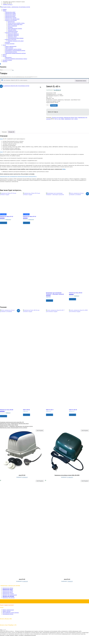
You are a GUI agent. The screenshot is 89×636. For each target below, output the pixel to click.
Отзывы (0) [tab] (11, 132)
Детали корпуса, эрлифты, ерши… (16, 23)
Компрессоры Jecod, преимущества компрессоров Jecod (14, 423)
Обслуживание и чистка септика (13, 49)
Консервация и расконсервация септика (15, 50)
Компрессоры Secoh (10, 16)
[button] (40, 87)
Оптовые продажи (9, 43)
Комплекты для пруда (10, 39)
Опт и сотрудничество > (44, 601)
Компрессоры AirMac (10, 13)
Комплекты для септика (11, 32)
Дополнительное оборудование (15, 38)
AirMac (64, 169)
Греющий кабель (12, 30)
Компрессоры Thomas (10, 17)
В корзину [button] (3, 222)
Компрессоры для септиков (24, 76)
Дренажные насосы (13, 31)
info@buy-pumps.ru (7, 4)
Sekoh (62, 119)
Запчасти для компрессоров (12, 19)
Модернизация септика (11, 52)
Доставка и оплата (7, 60)
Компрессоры (11, 21)
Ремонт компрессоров (10, 46)
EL (57, 119)
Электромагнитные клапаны (15, 28)
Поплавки (10, 27)
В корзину (54, 105)
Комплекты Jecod (12, 36)
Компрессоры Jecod (10, 12)
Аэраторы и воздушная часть (15, 24)
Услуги (4, 45)
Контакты (5, 61)
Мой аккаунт (8, 57)
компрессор (68, 119)
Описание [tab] (4, 132)
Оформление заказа (81, 80)
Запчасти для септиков (11, 20)
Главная (5, 9)
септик (76, 119)
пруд (72, 119)
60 (55, 119)
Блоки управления (12, 25)
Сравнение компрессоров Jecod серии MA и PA (12, 422)
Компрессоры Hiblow (10, 14)
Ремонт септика (9, 47)
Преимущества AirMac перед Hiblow (9, 425)
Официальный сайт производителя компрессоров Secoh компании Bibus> (18, 176)
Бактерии (7, 42)
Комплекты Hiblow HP (13, 34)
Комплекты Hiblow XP (13, 35)
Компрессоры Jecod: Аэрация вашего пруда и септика (13, 427)
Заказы (4, 56)
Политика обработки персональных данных (16, 58)
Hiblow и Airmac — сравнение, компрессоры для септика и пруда (16, 426)
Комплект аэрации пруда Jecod (15, 41)
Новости (5, 54)
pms (59, 119)
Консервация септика (8, 614)
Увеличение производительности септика (15, 53)
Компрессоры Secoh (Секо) (70, 117)
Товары (4, 10)
